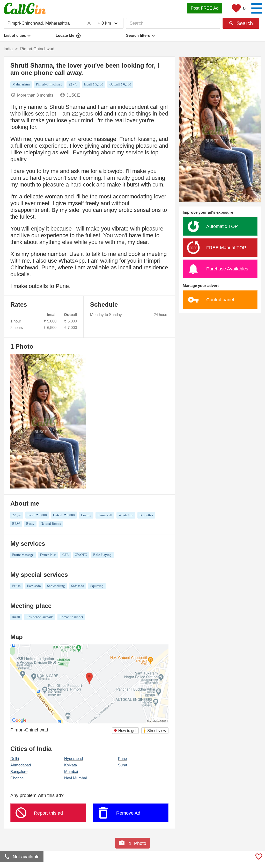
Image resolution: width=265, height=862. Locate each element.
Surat (122, 765)
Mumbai (71, 771)
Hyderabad (73, 758)
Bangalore (18, 771)
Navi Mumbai (75, 778)
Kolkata (70, 765)
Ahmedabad (20, 765)
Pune (122, 758)
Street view (154, 730)
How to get (124, 730)
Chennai (17, 778)
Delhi (14, 758)
